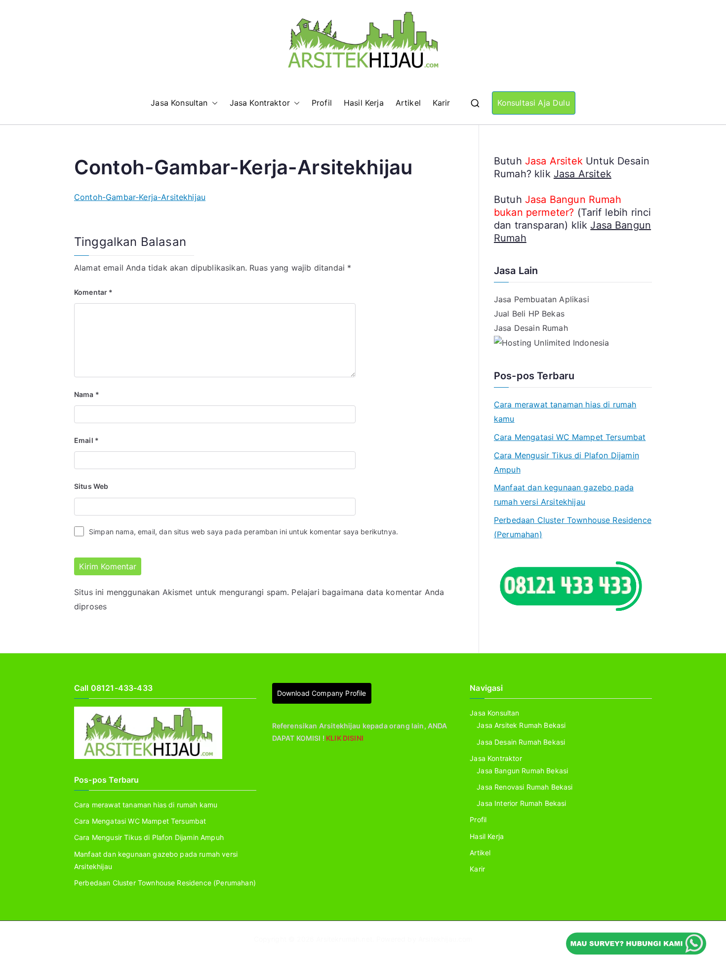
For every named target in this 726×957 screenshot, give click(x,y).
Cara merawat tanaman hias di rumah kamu (565, 411)
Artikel (408, 103)
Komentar (93, 292)
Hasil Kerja (364, 103)
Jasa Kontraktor (260, 103)
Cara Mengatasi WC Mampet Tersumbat (569, 437)
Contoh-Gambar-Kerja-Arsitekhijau (139, 197)
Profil (322, 103)
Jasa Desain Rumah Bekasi (521, 742)
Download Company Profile (321, 693)
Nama (86, 394)
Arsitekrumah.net (344, 939)
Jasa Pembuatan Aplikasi (541, 299)
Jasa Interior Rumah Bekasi (521, 803)
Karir (441, 103)
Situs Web (91, 486)
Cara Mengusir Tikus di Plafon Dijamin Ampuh (566, 462)
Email (86, 440)
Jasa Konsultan (179, 103)
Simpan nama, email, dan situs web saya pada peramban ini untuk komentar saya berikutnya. (243, 531)
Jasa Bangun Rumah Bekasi (522, 770)
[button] (213, 103)
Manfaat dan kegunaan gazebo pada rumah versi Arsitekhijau (564, 494)
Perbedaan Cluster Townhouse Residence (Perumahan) (572, 527)
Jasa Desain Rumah (531, 328)
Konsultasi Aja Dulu (533, 103)
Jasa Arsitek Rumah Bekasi (521, 725)
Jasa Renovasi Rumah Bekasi (524, 787)
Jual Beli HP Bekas (529, 314)
